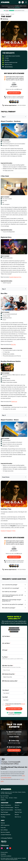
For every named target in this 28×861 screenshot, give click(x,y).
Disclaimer (3, 854)
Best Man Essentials (5, 814)
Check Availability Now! (14, 708)
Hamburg (2, 14)
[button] (23, 2)
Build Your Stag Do (14, 750)
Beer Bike (13, 344)
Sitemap (3, 823)
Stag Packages (4, 812)
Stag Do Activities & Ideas (7, 807)
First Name (7, 636)
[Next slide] (25, 34)
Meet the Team (18, 812)
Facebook (3, 530)
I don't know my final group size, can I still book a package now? (12, 595)
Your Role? (5, 697)
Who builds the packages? (8, 607)
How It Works (18, 809)
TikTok (13, 530)
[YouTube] (10, 848)
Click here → (17, 7)
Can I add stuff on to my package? (10, 588)
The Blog (3, 817)
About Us (17, 805)
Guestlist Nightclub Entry (15, 277)
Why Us (17, 807)
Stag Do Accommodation (7, 809)
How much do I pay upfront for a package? (12, 604)
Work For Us (18, 817)
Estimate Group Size (9, 674)
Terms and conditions (6, 856)
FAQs (19, 743)
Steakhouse (14, 401)
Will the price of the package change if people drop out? (11, 600)
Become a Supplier (5, 832)
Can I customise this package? (9, 584)
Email (6, 650)
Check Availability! (14, 92)
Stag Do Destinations (6, 805)
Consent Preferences (6, 834)
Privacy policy (4, 852)
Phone (6, 657)
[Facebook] (7, 848)
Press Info (3, 827)
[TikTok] (5, 848)
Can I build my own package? (9, 591)
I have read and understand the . (15, 704)
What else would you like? (10, 681)
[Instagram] (2, 848)
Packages (7, 14)
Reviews (17, 814)
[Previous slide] (3, 34)
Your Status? (5, 690)
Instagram (9, 530)
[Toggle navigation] (26, 2)
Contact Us (3, 799)
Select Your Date (8, 665)
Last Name (7, 643)
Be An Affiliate (4, 830)
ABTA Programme (5, 825)
